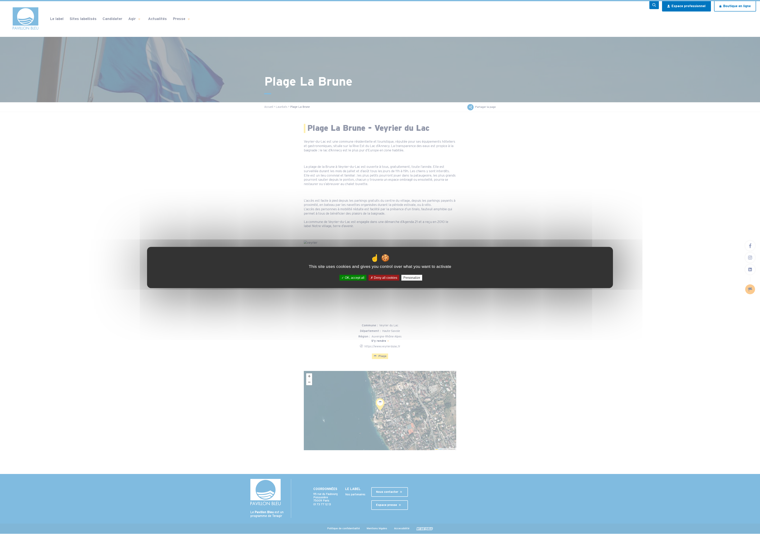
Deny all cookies (385, 277)
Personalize (411, 277)
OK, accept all (354, 277)
